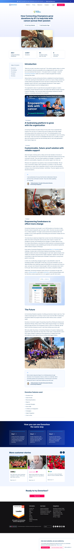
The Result (13, 73)
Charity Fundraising (44, 514)
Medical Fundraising (44, 509)
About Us (31, 509)
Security (31, 518)
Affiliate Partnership (33, 519)
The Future (13, 75)
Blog (30, 511)
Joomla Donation (56, 515)
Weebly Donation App (57, 512)
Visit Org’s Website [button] (30, 25)
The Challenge (14, 70)
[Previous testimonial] (64, 452)
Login (53, 4)
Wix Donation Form (57, 511)
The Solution (13, 72)
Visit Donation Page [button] (44, 25)
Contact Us (31, 508)
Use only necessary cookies (57, 547)
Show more (59, 544)
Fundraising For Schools (45, 512)
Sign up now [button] (60, 4)
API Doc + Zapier (56, 516)
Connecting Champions (30, 73)
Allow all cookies (45, 547)
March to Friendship (54, 249)
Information (32, 506)
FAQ (30, 514)
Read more (12, 480)
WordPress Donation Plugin (58, 508)
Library (30, 521)
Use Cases (42, 506)
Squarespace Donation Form (59, 509)
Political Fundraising (44, 508)
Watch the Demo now (50, 1)
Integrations (56, 506)
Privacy (30, 516)
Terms (30, 515)
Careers (30, 512)
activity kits (46, 272)
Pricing (33, 4)
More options (68, 547)
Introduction (13, 68)
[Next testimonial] (61, 452)
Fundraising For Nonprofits (45, 511)
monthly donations (32, 272)
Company (47, 4)
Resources (40, 4)
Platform (28, 4)
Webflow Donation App (58, 514)
